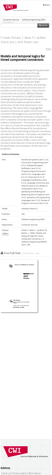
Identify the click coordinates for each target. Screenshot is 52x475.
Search (44, 25)
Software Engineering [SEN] (33, 19)
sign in (47, 5)
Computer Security (11, 19)
